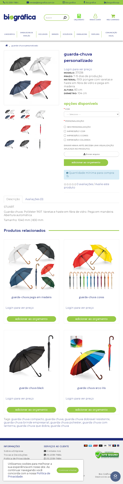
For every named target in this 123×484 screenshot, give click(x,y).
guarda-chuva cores (91, 297)
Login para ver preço (78, 69)
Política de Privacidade (17, 458)
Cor (67, 109)
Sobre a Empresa (13, 451)
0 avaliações (85, 184)
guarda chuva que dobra (33, 425)
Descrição (13, 199)
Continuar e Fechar (68, 470)
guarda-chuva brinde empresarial (26, 422)
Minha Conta (95, 20)
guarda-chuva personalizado (24, 45)
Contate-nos (53, 451)
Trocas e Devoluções (15, 455)
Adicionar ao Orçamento (86, 162)
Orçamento (79, 20)
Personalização (74, 121)
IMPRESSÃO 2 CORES (77, 135)
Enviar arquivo (93, 154)
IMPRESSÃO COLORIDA (78, 140)
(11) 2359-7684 (53, 455)
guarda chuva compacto (27, 419)
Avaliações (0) (34, 199)
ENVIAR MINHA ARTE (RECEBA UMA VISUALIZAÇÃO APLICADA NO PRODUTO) (89, 147)
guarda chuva (54, 419)
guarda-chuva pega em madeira (31, 297)
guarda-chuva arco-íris (91, 388)
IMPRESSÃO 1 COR (76, 131)
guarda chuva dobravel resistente (87, 419)
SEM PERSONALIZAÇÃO (79, 127)
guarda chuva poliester (65, 422)
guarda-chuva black (31, 388)
